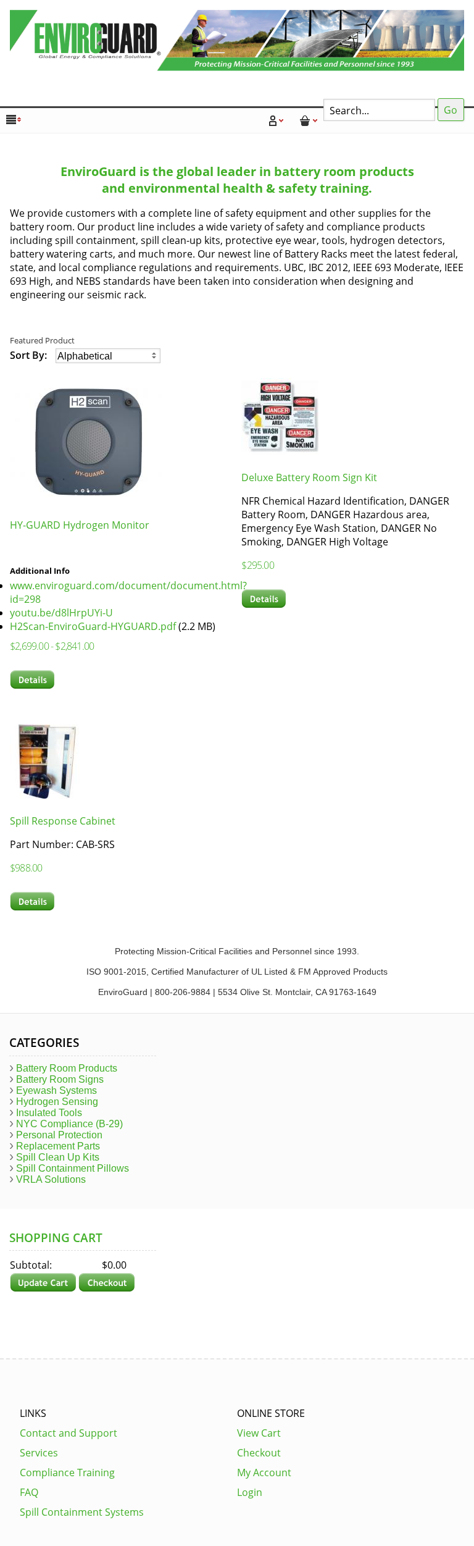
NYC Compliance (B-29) (69, 1124)
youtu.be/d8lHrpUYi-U (61, 613)
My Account (264, 1472)
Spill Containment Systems (82, 1512)
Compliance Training (67, 1472)
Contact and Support (68, 1433)
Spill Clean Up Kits (57, 1157)
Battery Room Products (66, 1068)
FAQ (29, 1492)
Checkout (259, 1453)
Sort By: (29, 355)
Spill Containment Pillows (72, 1168)
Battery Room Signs (60, 1079)
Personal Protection (59, 1135)
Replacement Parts (58, 1146)
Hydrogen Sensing (57, 1101)
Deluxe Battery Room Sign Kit (309, 477)
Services (39, 1453)
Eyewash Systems (56, 1090)
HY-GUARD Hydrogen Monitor (79, 525)
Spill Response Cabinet (62, 821)
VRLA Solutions (51, 1179)
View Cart (259, 1433)
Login (249, 1492)
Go (450, 110)
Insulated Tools (49, 1112)
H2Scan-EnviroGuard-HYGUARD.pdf (93, 626)
